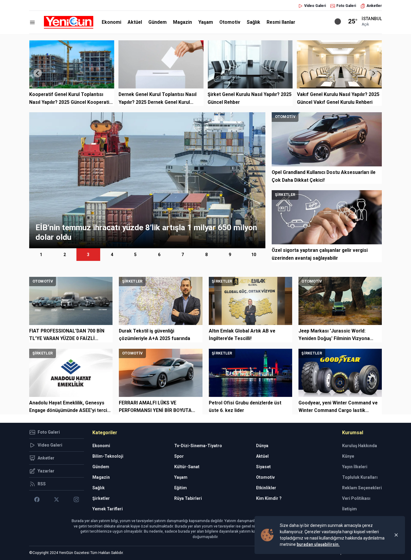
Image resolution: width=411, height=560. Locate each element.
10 (253, 254)
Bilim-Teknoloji (107, 456)
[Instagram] (76, 499)
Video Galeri (315, 6)
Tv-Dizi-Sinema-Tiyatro (198, 445)
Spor (179, 456)
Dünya (262, 445)
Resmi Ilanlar (281, 22)
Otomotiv (229, 22)
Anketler (374, 6)
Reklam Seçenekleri (362, 487)
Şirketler (101, 498)
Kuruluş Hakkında (359, 445)
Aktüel (135, 22)
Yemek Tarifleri (107, 508)
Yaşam (205, 22)
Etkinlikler (266, 487)
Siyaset (263, 466)
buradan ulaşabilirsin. (318, 544)
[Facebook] (37, 499)
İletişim (349, 508)
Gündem (157, 22)
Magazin (182, 22)
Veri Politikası (356, 498)
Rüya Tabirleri (188, 498)
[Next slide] (373, 73)
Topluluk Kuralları (360, 477)
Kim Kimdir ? (269, 498)
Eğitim (180, 487)
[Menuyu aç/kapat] (32, 22)
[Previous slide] (37, 73)
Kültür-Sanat (186, 466)
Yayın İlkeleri (354, 466)
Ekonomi (111, 22)
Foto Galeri (346, 6)
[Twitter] (56, 499)
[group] (147, 180)
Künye (348, 456)
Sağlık (253, 22)
